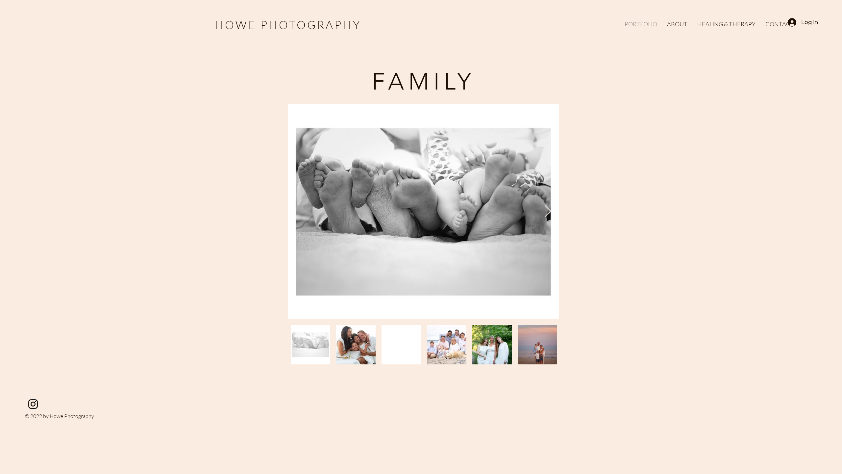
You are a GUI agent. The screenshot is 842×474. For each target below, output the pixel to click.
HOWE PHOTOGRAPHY (288, 25)
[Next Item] (548, 211)
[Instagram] (33, 404)
